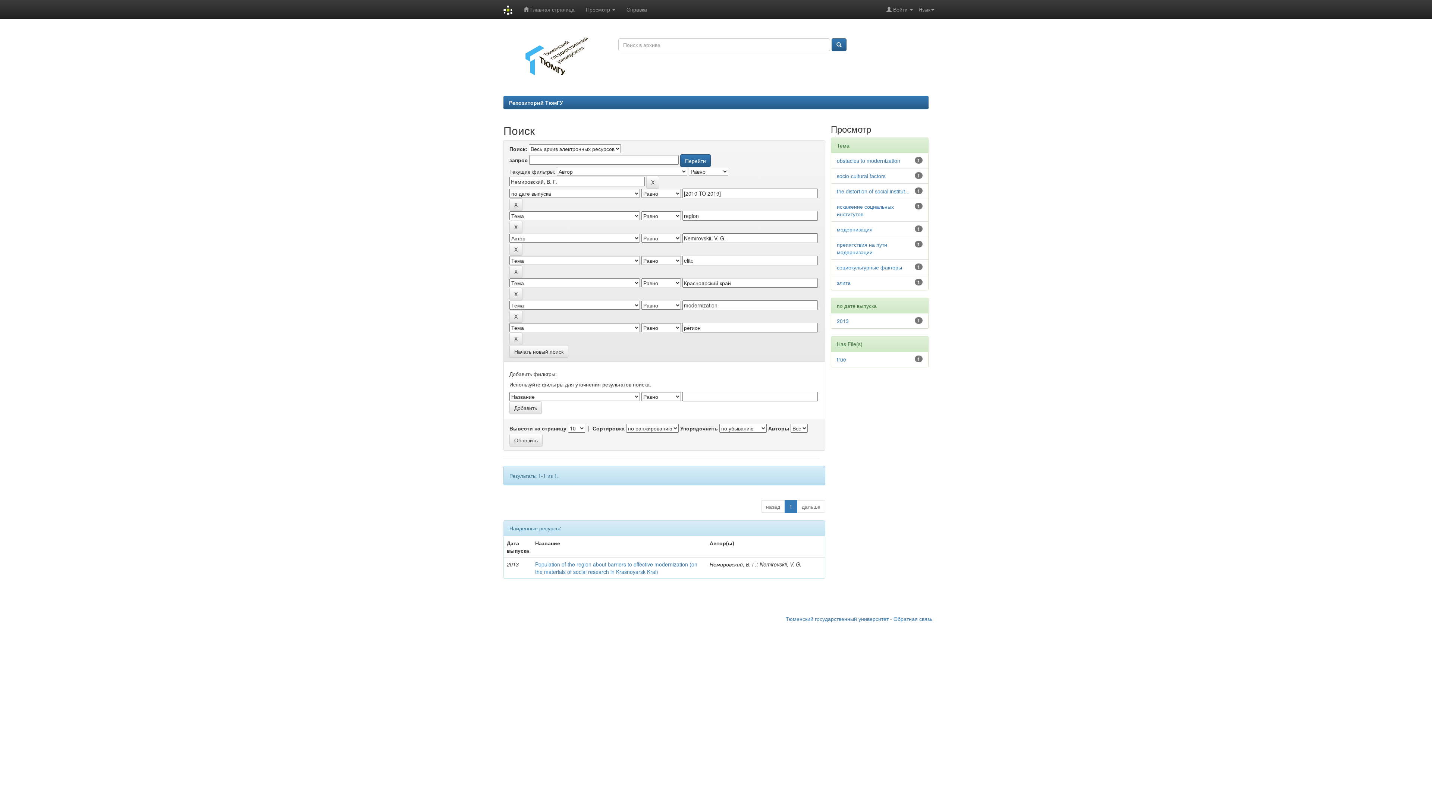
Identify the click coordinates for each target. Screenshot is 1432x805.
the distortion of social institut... (873, 191)
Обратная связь (913, 618)
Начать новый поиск (538, 351)
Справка (636, 9)
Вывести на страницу (537, 428)
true (841, 359)
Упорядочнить (699, 428)
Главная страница (552, 9)
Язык (924, 9)
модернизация (855, 229)
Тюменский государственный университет (837, 618)
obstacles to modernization (868, 160)
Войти (900, 9)
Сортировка (609, 428)
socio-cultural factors (861, 176)
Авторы (778, 428)
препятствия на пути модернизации (862, 248)
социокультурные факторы (869, 267)
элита (844, 282)
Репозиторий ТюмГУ (536, 102)
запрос (518, 160)
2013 (843, 321)
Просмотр (599, 9)
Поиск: (518, 148)
